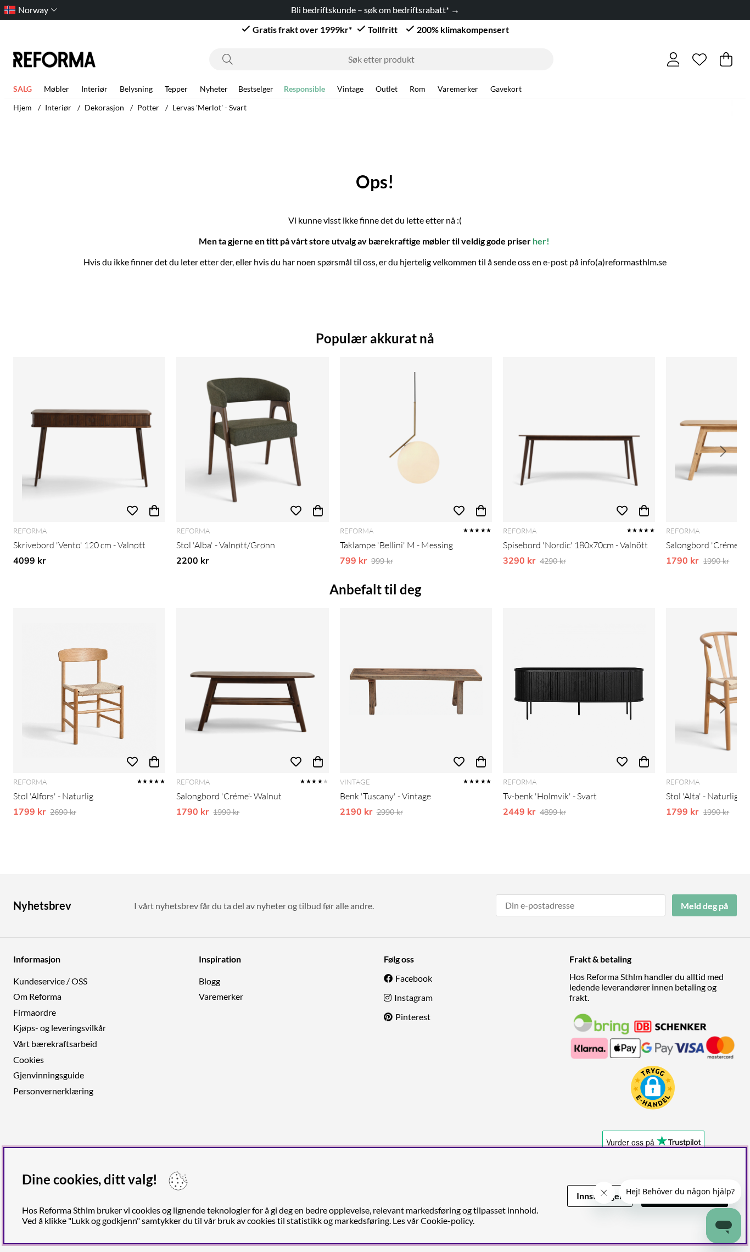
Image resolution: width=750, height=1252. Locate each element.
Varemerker (458, 88)
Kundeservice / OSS (50, 981)
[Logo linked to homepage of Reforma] (54, 60)
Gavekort (506, 88)
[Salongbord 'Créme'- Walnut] (252, 690)
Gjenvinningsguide (48, 1075)
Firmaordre (34, 1012)
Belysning (136, 88)
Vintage (350, 88)
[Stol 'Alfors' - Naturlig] (89, 690)
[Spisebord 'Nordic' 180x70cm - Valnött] (579, 439)
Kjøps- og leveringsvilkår (59, 1027)
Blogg (209, 981)
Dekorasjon (104, 107)
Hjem (22, 107)
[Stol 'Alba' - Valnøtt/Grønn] (252, 439)
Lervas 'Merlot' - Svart (209, 107)
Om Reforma (37, 996)
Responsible (304, 88)
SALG (22, 88)
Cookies (28, 1059)
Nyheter (214, 88)
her (539, 241)
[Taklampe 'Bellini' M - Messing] (416, 439)
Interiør (94, 88)
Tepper (176, 88)
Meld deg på (704, 905)
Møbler (56, 88)
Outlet (387, 88)
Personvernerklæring (53, 1091)
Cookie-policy (447, 1220)
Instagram (413, 997)
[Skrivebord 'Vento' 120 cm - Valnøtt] (89, 439)
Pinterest (412, 1016)
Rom (418, 88)
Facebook (413, 978)
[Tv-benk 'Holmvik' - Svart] (579, 690)
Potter (148, 107)
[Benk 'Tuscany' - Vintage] (416, 690)
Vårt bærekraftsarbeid (55, 1043)
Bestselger (255, 88)
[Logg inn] (673, 59)
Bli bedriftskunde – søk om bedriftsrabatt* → (375, 9)
